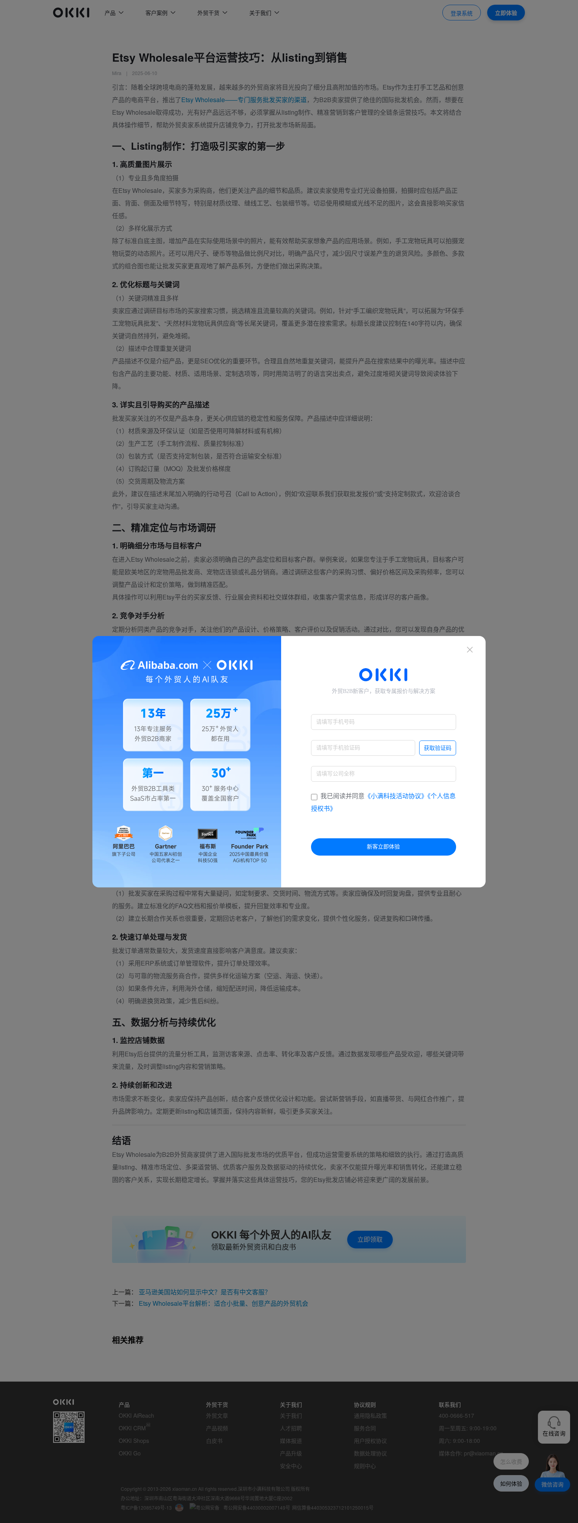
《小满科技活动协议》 (395, 795)
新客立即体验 (383, 847)
